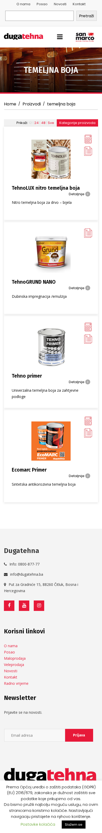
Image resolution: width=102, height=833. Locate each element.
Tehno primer (27, 376)
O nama (23, 4)
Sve (51, 122)
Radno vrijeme (16, 683)
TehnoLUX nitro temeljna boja (46, 188)
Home (10, 104)
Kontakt (79, 4)
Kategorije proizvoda (77, 122)
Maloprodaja (15, 658)
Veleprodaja (14, 664)
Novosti (60, 4)
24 (36, 122)
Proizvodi (31, 104)
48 (43, 122)
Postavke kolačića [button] (38, 824)
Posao (42, 4)
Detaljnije (77, 194)
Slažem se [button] (73, 824)
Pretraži (86, 16)
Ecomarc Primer (29, 470)
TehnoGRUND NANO (34, 282)
